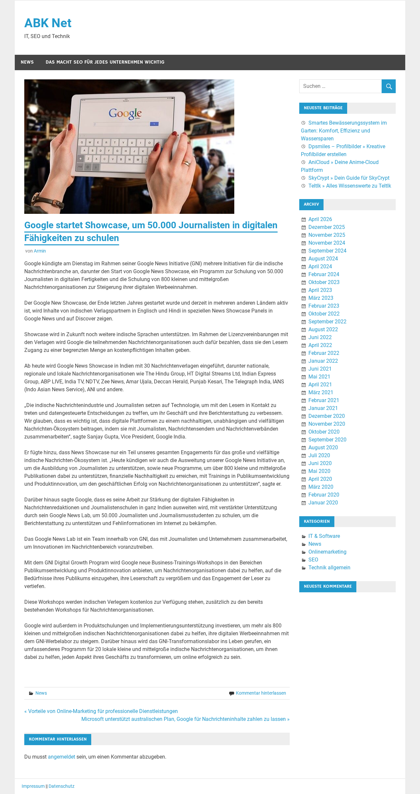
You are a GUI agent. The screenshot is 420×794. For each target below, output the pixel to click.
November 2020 (326, 424)
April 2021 (320, 384)
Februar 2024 (323, 274)
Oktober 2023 (324, 282)
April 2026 (320, 219)
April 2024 (320, 266)
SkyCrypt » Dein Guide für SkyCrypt (348, 178)
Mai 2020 (319, 471)
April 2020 (320, 479)
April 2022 (320, 345)
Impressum (33, 786)
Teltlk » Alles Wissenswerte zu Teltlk (349, 186)
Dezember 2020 (326, 416)
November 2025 (326, 235)
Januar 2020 (323, 502)
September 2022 (327, 321)
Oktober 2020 (324, 432)
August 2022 (323, 329)
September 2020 (327, 440)
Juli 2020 (319, 455)
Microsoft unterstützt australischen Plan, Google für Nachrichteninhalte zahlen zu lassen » (185, 719)
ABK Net (48, 23)
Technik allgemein (329, 567)
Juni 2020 (320, 463)
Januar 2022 (323, 361)
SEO (313, 560)
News (27, 62)
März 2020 (320, 487)
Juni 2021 (320, 369)
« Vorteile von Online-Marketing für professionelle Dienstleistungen (101, 711)
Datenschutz (61, 786)
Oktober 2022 (324, 314)
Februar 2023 (323, 306)
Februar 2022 (323, 353)
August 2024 (323, 258)
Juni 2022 (320, 337)
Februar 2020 (323, 495)
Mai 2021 (319, 377)
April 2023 (320, 290)
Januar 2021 (323, 408)
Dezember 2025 (326, 227)
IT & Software (324, 536)
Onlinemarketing (327, 552)
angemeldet (61, 757)
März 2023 (320, 298)
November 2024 (326, 243)
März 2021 (320, 392)
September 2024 (327, 251)
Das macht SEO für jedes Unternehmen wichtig (105, 62)
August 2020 (323, 447)
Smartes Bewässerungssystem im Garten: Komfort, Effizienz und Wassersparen (344, 131)
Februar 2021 (323, 400)
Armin (40, 251)
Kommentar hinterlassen (261, 693)
